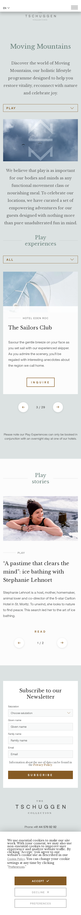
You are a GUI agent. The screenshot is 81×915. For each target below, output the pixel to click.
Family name (14, 733)
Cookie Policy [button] (16, 859)
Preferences (40, 903)
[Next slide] (58, 407)
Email (11, 747)
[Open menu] (74, 8)
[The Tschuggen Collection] (40, 14)
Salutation (13, 706)
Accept (38, 880)
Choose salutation (21, 713)
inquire (40, 382)
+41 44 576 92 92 (45, 827)
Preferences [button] (17, 866)
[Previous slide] (23, 407)
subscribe (40, 775)
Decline (38, 892)
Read (41, 631)
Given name (14, 720)
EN (4, 7)
